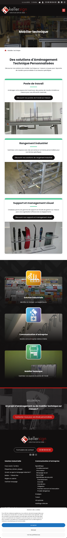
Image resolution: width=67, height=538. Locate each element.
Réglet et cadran (10, 479)
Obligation (40, 486)
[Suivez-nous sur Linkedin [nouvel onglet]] (33, 455)
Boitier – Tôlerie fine (11, 475)
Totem (37, 497)
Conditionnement (42, 468)
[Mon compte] (42, 2)
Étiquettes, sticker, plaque (13, 469)
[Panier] (39, 2)
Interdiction (41, 484)
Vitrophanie (39, 500)
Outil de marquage (11, 482)
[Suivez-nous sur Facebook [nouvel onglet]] (58, 2)
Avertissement (42, 480)
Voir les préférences (33, 535)
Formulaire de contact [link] (25, 450)
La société (26, 2)
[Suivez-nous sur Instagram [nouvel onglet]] (64, 2)
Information (40, 471)
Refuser (33, 530)
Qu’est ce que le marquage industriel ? (18, 472)
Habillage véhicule (41, 503)
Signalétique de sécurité (44, 477)
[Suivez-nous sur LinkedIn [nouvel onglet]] (61, 2)
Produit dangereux (43, 491)
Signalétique (39, 466)
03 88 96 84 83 (50, 2)
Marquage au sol (42, 473)
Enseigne (38, 494)
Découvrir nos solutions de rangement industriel (33, 157)
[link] (14, 10)
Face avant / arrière (12, 466)
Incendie (40, 482)
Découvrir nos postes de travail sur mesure (33, 98)
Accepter (33, 525)
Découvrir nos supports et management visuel (33, 217)
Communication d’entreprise (47, 461)
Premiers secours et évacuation (48, 489)
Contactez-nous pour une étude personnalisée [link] (33, 417)
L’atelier (34, 2)
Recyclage (40, 475)
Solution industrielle (13, 461)
